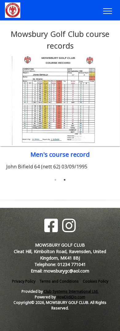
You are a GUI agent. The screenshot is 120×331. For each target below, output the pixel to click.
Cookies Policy (95, 281)
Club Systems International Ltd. (71, 291)
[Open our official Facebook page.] (51, 225)
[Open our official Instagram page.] (69, 225)
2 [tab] (65, 180)
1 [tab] (55, 180)
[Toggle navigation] (107, 10)
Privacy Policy (23, 281)
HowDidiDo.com (71, 297)
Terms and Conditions (59, 281)
